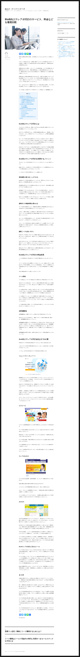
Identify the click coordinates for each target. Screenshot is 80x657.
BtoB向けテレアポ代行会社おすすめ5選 (28, 108)
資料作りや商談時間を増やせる (28, 100)
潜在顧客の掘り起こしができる (28, 99)
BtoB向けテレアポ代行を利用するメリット (28, 97)
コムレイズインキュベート (27, 110)
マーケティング (7, 59)
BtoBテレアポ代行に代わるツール (28, 116)
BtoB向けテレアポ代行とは (25, 96)
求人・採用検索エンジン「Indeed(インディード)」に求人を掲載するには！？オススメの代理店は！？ (67, 49)
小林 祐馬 (6, 56)
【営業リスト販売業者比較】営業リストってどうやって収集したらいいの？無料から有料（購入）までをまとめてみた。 (66, 53)
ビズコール (24, 111)
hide (29, 93)
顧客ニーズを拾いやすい (26, 102)
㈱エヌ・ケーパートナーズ (15, 9)
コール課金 (24, 105)
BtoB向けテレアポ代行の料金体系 (27, 104)
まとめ (21, 118)
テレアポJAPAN (24, 113)
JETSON (23, 114)
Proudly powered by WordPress (20, 651)
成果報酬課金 (24, 107)
